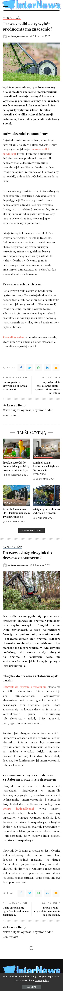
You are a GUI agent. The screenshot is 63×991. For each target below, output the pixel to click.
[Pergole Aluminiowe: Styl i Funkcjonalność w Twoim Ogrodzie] (16, 495)
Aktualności (12, 547)
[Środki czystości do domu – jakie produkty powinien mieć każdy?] (16, 449)
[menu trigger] (7, 5)
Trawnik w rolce (13, 337)
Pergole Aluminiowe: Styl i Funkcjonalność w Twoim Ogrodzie (16, 512)
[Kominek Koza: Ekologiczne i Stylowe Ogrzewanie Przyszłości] (46, 449)
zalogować (24, 410)
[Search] (56, 5)
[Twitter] (29, 367)
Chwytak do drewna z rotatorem (25, 687)
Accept (31, 987)
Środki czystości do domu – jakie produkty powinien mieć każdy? (16, 466)
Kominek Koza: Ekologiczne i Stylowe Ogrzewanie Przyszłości (46, 468)
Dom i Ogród (12, 18)
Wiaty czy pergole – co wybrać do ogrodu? (46, 511)
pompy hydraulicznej (18, 808)
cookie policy (42, 980)
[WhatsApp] (38, 367)
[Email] (55, 367)
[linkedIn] (47, 367)
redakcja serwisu (18, 36)
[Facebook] (21, 367)
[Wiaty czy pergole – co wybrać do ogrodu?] (46, 495)
